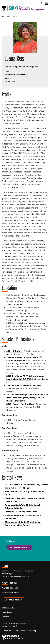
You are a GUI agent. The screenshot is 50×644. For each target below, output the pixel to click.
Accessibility (8, 626)
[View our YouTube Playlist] (22, 555)
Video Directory (7, 612)
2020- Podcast (19, 404)
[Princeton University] (12, 637)
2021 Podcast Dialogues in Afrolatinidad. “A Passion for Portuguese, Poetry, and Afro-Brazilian (27, 397)
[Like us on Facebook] (9, 555)
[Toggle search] (41, 3)
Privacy (7, 607)
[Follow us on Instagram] (16, 555)
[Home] (23, 6)
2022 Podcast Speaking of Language (23, 385)
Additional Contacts (13, 600)
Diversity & (14, 623)
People (8, 16)
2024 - (13, 351)
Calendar (5, 617)
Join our (18, 547)
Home (3, 16)
